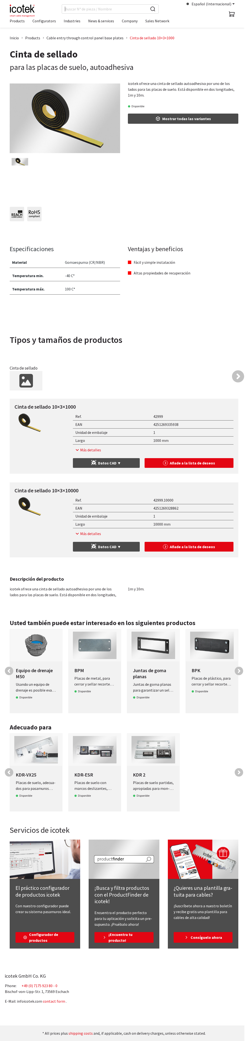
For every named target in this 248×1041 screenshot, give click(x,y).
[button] (238, 376)
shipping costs (81, 1033)
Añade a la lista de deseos (192, 463)
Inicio (14, 37)
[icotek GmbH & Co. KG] (22, 10)
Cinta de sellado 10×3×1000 (152, 37)
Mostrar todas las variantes (186, 118)
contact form (54, 1001)
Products (32, 37)
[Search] (153, 9)
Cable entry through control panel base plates (85, 37)
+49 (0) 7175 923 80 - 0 (39, 985)
